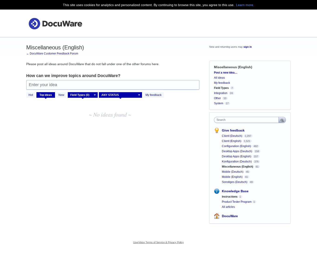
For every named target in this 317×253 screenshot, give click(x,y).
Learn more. (245, 5)
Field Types (221, 88)
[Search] (282, 120)
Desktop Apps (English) (237, 156)
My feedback (154, 95)
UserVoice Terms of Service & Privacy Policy (158, 242)
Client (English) (232, 141)
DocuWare (230, 216)
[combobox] (247, 119)
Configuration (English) (237, 146)
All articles (228, 207)
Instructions (230, 196)
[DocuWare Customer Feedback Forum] (55, 23)
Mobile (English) (232, 177)
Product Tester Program (237, 201)
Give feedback (233, 130)
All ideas (219, 77)
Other (217, 98)
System (218, 103)
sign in (247, 46)
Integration (220, 93)
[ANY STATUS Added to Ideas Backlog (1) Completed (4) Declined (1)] (120, 95)
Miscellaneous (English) (238, 166)
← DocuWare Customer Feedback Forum (52, 53)
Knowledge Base (235, 191)
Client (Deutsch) (232, 136)
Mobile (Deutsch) (233, 171)
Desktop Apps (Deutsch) (237, 151)
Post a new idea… (225, 72)
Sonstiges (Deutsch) (235, 182)
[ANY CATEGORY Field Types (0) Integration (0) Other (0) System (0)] (83, 95)
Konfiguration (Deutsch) (237, 161)
